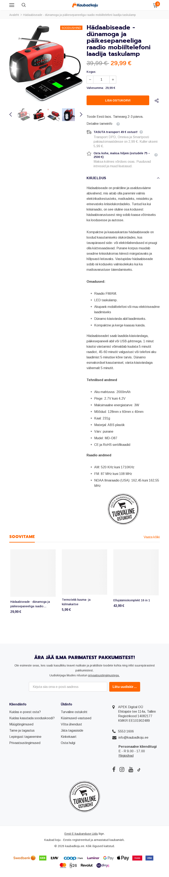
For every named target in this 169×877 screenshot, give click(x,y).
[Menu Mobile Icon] (11, 5)
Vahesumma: (95, 87)
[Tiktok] (139, 769)
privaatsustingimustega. (104, 675)
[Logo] (85, 4)
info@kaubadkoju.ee (133, 737)
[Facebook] (113, 769)
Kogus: (91, 71)
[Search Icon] (28, 5)
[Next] (78, 114)
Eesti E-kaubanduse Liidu (81, 833)
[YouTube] (130, 769)
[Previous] (13, 114)
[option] (45, 64)
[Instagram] (122, 769)
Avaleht (14, 14)
